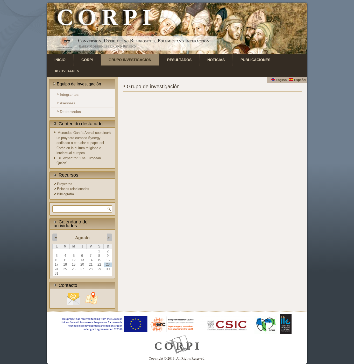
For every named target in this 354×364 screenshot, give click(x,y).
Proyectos (64, 184)
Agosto (82, 238)
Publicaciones (255, 60)
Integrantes (69, 94)
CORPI (87, 60)
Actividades (67, 71)
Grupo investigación (130, 60)
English (281, 80)
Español (299, 80)
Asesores (67, 103)
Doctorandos (70, 112)
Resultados (179, 60)
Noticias (216, 60)
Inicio (60, 60)
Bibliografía (65, 194)
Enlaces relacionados (73, 189)
